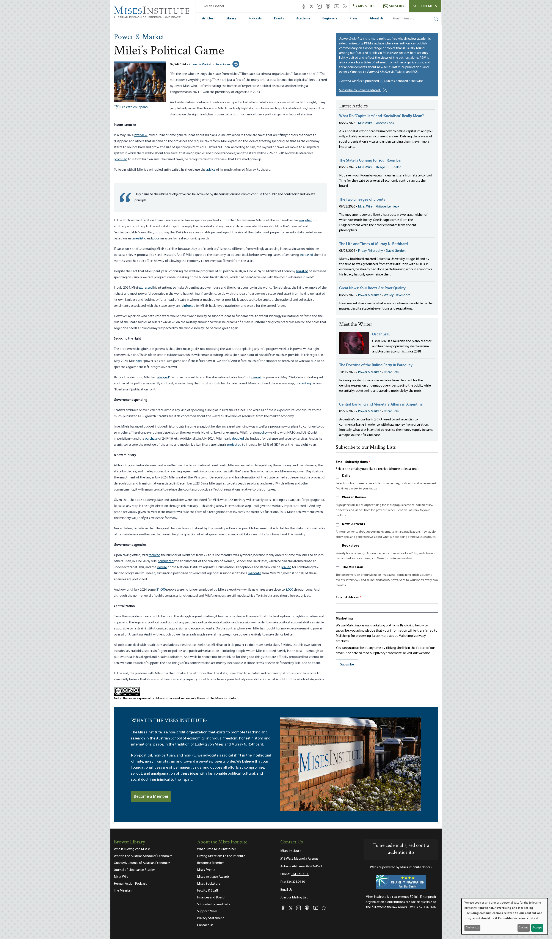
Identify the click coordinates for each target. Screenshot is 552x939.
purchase (151, 438)
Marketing (344, 618)
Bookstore (350, 545)
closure (162, 567)
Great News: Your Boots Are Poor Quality (372, 288)
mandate (254, 573)
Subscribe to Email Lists (213, 904)
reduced (154, 555)
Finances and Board (210, 897)
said (139, 361)
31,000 (161, 589)
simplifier (305, 220)
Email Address (349, 597)
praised (286, 567)
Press (354, 18)
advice (210, 169)
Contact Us (205, 925)
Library (231, 18)
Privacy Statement (210, 918)
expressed (145, 287)
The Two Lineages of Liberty (362, 200)
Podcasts (255, 18)
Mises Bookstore (208, 884)
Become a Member (151, 796)
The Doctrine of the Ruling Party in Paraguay (375, 365)
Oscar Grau (222, 64)
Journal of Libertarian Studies (134, 870)
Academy (303, 18)
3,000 (289, 589)
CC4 (382, 81)
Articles (207, 18)
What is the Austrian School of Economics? (144, 856)
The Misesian (352, 567)
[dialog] (504, 916)
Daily (346, 476)
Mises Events (206, 870)
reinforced (188, 306)
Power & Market (139, 37)
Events (279, 18)
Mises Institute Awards (213, 877)
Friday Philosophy (370, 251)
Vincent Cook (384, 123)
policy (263, 432)
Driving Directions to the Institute (221, 856)
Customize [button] (472, 927)
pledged (163, 377)
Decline (523, 927)
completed (166, 561)
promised (120, 159)
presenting (303, 383)
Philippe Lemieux (387, 206)
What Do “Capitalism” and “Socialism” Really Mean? (381, 116)
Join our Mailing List (294, 897)
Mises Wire (365, 123)
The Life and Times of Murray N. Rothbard (373, 244)
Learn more (380, 636)
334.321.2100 (300, 874)
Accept (537, 927)
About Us (377, 18)
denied (256, 377)
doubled (238, 438)
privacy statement (388, 653)
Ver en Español (214, 6)
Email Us (286, 890)
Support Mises (425, 6)
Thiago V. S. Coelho (388, 167)
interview (140, 135)
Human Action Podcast (130, 884)
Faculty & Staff (207, 890)
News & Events (353, 524)
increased (306, 255)
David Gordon (396, 251)
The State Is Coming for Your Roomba (370, 161)
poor (155, 238)
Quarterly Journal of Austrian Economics (142, 863)
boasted (302, 271)
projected (234, 445)
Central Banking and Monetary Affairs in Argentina (381, 405)
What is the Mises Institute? (216, 849)
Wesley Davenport (397, 295)
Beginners (329, 18)
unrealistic (139, 238)
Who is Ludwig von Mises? (132, 849)
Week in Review (354, 497)
